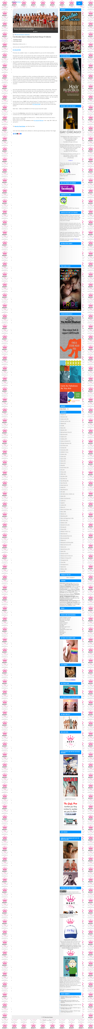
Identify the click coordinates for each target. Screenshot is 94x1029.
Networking (63, 516)
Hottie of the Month (65, 498)
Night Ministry (63, 632)
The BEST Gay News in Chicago (21, 29)
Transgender (63, 560)
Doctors (62, 463)
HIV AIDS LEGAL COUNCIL (67, 494)
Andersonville (63, 419)
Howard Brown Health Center (66, 629)
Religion (62, 540)
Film (62, 469)
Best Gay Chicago (49, 1017)
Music (62, 511)
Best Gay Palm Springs (65, 618)
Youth (62, 571)
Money (62, 507)
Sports (62, 551)
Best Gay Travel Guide (65, 620)
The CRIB (62, 633)
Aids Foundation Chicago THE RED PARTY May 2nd (71, 1005)
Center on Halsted (64, 441)
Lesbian (62, 505)
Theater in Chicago (65, 558)
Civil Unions (63, 445)
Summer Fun (27, 34)
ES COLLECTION (36, 104)
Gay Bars (63, 476)
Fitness (62, 472)
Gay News (62, 625)
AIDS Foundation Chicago (65, 617)
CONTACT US (64, 452)
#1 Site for (70, 680)
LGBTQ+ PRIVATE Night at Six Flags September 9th (71, 1008)
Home (79, 3)
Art (61, 425)
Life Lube (62, 630)
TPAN (61, 634)
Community (63, 450)
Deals (62, 461)
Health (62, 487)
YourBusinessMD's (64, 917)
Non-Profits (63, 520)
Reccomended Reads (65, 536)
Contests (63, 454)
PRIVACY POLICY (65, 531)
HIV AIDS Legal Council (65, 626)
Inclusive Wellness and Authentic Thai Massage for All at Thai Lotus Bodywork (70, 997)
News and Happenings (65, 518)
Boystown (63, 434)
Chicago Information (65, 443)
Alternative (63, 416)
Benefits (62, 430)
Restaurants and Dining (66, 542)
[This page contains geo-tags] (62, 178)
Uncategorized (64, 564)
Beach (62, 427)
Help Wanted (63, 489)
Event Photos (64, 467)
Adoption (62, 414)
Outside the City (64, 524)
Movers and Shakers (65, 509)
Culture (62, 456)
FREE (62, 474)
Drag (62, 465)
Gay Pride (63, 483)
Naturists (63, 513)
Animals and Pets (64, 421)
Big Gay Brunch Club (65, 432)
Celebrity (62, 438)
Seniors (62, 547)
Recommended (64, 538)
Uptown (62, 566)
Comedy (62, 447)
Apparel (62, 423)
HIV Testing (62, 628)
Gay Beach (63, 478)
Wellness (63, 569)
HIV (61, 491)
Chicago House (63, 624)
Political (62, 529)
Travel (62, 562)
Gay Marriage (63, 480)
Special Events (64, 549)
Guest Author (63, 485)
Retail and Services (20, 34)
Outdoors (63, 522)
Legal (62, 502)
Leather (62, 500)
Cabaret (62, 436)
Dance (62, 458)
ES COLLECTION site (38, 120)
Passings (63, 527)
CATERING (62, 621)
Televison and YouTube (66, 555)
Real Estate (63, 533)
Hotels (62, 496)
